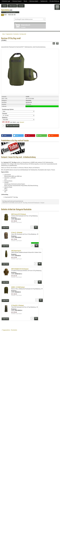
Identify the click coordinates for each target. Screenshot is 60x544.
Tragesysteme (6, 330)
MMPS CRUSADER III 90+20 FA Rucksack (19, 269)
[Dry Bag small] (21, 69)
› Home (4, 6)
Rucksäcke (14, 330)
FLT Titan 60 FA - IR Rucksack (17, 305)
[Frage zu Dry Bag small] (57, 43)
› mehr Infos (5, 227)
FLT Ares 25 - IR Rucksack (16, 232)
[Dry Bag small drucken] (53, 43)
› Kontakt (20, 6)
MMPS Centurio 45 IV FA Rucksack (18, 214)
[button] (6, 135)
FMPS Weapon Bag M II (16, 250)
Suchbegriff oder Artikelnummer (24, 19)
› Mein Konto (12, 6)
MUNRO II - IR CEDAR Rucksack (18, 287)
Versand (22, 122)
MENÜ (57, 8)
